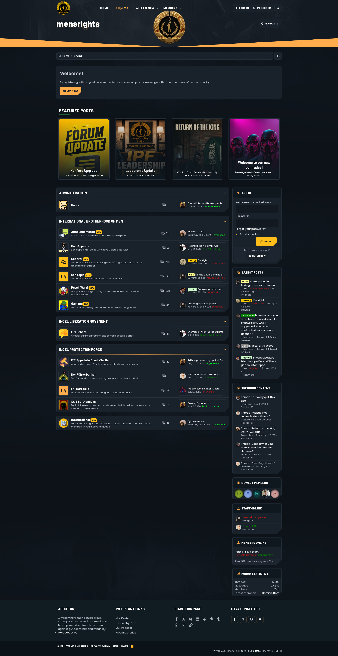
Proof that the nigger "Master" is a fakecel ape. (214, 388)
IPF (61, 646)
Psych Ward (79, 287)
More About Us (67, 632)
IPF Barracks (80, 389)
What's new (145, 8)
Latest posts (252, 272)
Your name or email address (253, 202)
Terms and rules (77, 646)
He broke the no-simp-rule (203, 246)
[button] (157, 8)
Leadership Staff (126, 623)
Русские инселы (196, 421)
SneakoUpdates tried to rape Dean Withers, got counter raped (259, 361)
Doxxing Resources (198, 403)
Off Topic (77, 275)
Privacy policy (100, 646)
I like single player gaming (202, 303)
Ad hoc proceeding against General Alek (211, 360)
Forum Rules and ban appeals (205, 203)
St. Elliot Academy (83, 401)
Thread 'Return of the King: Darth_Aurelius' (258, 430)
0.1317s (257, 651)
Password (242, 215)
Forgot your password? (251, 229)
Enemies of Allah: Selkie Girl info (205, 332)
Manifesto (122, 618)
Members (170, 8)
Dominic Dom (270, 593)
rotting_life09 (243, 551)
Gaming (76, 303)
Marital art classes (257, 345)
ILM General (79, 332)
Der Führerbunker (83, 374)
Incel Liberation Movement (83, 321)
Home (104, 8)
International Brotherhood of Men (91, 221)
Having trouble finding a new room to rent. (216, 274)
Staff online (251, 508)
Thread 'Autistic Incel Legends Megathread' (255, 414)
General (76, 259)
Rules (75, 205)
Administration (73, 193)
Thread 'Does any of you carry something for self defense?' (257, 447)
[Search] (278, 8)
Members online (253, 542)
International (80, 420)
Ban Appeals (80, 246)
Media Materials (126, 632)
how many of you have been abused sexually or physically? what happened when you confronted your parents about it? (259, 324)
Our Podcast (124, 628)
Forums (122, 8)
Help (116, 646)
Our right (198, 260)
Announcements (83, 232)
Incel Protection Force (80, 349)
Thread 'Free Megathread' (258, 463)
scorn (252, 337)
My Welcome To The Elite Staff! (205, 374)
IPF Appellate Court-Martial (90, 360)
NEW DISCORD (196, 231)
